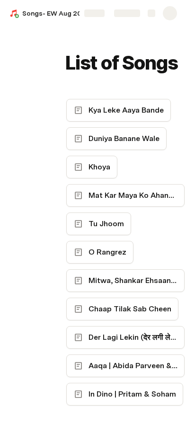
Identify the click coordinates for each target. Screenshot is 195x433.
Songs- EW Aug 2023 (56, 13)
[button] (71, 42)
